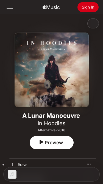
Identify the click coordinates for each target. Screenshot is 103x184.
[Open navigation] (10, 7)
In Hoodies (51, 123)
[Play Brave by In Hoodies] (12, 164)
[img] (51, 7)
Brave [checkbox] (22, 164)
